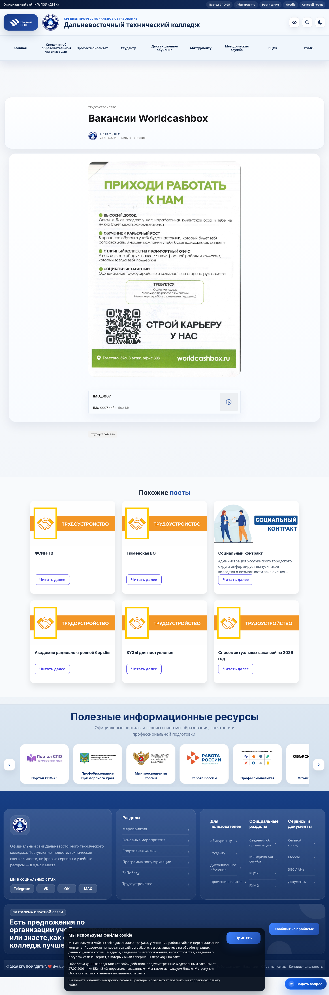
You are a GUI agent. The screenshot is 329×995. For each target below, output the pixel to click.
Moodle (290, 4)
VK (46, 888)
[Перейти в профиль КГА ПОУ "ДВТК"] (92, 136)
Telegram (22, 888)
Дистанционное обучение (165, 48)
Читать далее (52, 579)
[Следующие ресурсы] (319, 765)
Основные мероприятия (143, 839)
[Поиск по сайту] (307, 22)
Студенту (128, 48)
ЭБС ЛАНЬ (296, 869)
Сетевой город (312, 4)
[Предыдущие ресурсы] (9, 765)
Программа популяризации (146, 861)
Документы (297, 881)
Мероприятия (134, 828)
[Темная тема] (320, 22)
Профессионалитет (92, 48)
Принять (243, 937)
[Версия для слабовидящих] (294, 22)
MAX (88, 888)
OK (67, 888)
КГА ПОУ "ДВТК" (110, 134)
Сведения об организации (260, 842)
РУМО (309, 48)
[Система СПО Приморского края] (21, 22)
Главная (20, 48)
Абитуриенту (246, 4)
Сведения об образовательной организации (56, 47)
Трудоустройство (102, 107)
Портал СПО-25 (219, 4)
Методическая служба (237, 48)
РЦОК (272, 48)
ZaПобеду (130, 872)
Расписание (270, 4)
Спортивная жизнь (139, 850)
